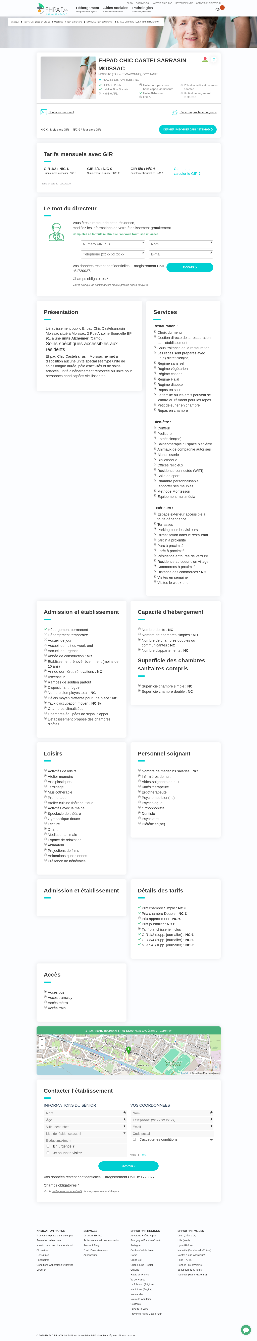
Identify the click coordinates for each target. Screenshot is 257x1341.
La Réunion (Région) (142, 1284)
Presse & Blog (91, 1245)
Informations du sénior (70, 1105)
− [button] (42, 1045)
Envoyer (189, 267)
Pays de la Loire (139, 1308)
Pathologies (143, 9)
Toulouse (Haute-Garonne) (192, 1274)
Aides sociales (115, 9)
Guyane (135, 1269)
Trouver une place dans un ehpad (55, 1235)
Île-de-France (138, 1279)
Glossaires (42, 1250)
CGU (144, 1155)
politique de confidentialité (96, 285)
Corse (134, 1255)
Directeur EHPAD (93, 1235)
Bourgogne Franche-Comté (145, 1240)
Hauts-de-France (140, 1274)
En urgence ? (63, 1146)
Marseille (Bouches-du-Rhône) (194, 1250)
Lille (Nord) (183, 1240)
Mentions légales (107, 1335)
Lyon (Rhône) (185, 1245)
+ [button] (42, 1039)
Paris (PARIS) (184, 1260)
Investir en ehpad (162, 3)
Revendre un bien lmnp (49, 1240)
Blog (130, 3)
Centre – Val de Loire (142, 1250)
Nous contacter (127, 1335)
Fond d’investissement (96, 1250)
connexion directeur (208, 3)
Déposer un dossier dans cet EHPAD (186, 129)
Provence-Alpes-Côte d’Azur (146, 1313)
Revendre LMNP (184, 3)
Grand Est (136, 1260)
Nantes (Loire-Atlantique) (191, 1255)
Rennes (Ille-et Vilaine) (190, 1265)
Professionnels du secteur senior (101, 1240)
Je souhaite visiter (67, 1153)
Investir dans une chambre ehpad (55, 1245)
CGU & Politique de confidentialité (77, 1335)
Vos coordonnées (150, 1105)
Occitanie (136, 1304)
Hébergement (87, 9)
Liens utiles (43, 1255)
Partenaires (43, 1260)
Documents (142, 3)
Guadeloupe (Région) (142, 1265)
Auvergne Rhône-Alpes (143, 1235)
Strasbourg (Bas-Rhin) (189, 1269)
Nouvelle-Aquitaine (141, 1299)
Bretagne (136, 1245)
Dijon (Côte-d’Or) (186, 1235)
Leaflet (184, 1072)
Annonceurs (90, 1255)
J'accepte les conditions (158, 1139)
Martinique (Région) (141, 1289)
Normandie (137, 1294)
